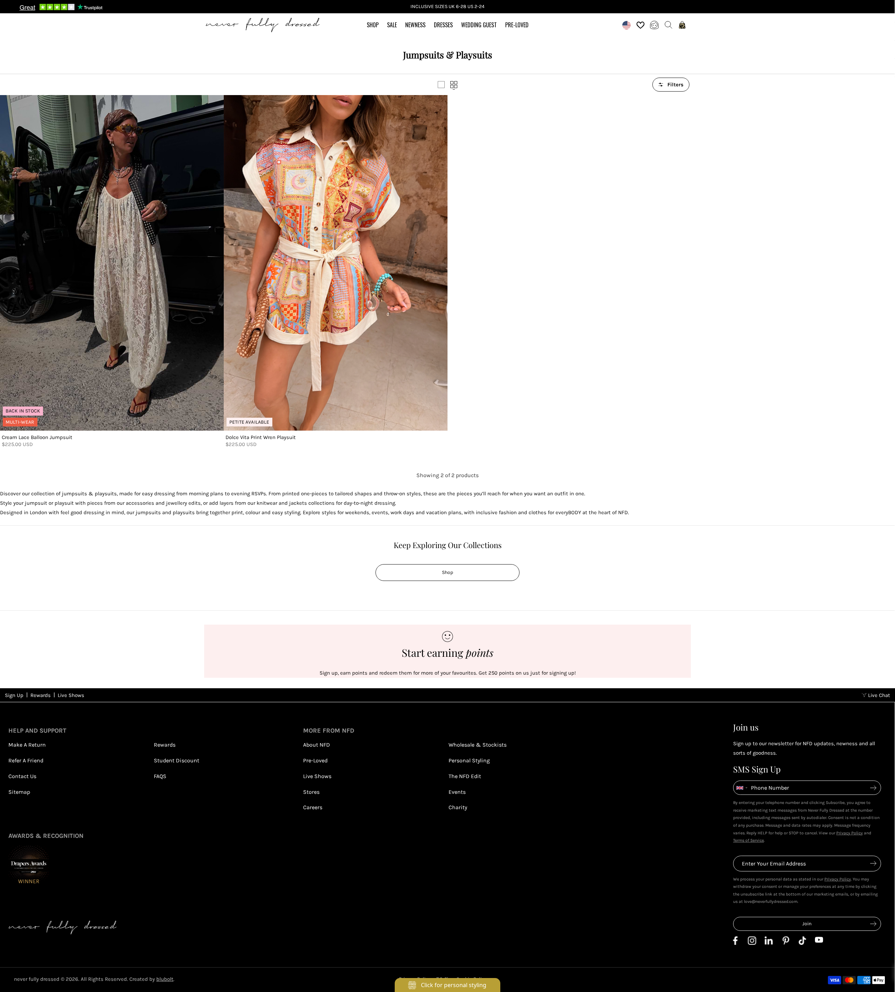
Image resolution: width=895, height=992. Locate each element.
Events (457, 792)
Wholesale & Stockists (478, 744)
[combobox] (741, 788)
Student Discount (176, 760)
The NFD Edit (465, 776)
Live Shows (71, 695)
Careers (312, 807)
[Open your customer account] (654, 25)
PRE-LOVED (517, 25)
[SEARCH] (668, 25)
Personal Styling (469, 760)
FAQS (160, 776)
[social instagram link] (752, 943)
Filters (675, 84)
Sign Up (14, 695)
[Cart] (682, 25)
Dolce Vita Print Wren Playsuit (260, 437)
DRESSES (443, 25)
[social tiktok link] (802, 943)
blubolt (164, 979)
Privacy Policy (849, 833)
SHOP (373, 25)
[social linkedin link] (769, 943)
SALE (392, 25)
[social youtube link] (819, 941)
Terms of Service (748, 840)
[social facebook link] (735, 943)
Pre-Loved (315, 760)
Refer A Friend (25, 760)
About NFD (316, 744)
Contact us (22, 776)
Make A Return (27, 744)
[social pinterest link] (785, 943)
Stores (311, 792)
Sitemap (19, 792)
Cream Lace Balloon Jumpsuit (37, 437)
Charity (458, 807)
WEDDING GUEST (479, 25)
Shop (447, 572)
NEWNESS (415, 25)
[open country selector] (626, 25)
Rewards (40, 695)
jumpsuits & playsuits (89, 493)
